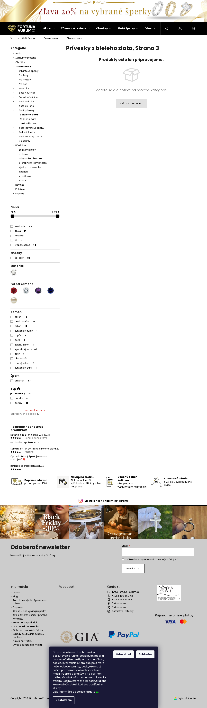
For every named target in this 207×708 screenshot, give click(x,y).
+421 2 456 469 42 (122, 595)
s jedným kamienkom (31, 167)
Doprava (18, 607)
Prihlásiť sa (133, 568)
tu (97, 692)
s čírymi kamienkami (30, 158)
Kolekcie (20, 189)
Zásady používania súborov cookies (28, 635)
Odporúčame (25, 245)
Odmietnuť (123, 654)
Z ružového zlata (28, 123)
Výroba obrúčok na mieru (27, 645)
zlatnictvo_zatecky (123, 611)
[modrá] (50, 290)
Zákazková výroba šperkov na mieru (29, 602)
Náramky (24, 88)
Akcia (18, 53)
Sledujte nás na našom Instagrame (107, 500)
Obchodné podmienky (26, 626)
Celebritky (24, 141)
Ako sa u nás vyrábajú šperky (29, 611)
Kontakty (18, 618)
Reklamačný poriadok (25, 622)
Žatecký (22, 257)
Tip (18, 240)
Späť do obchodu (131, 103)
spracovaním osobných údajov (158, 559)
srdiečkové (25, 176)
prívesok (23, 380)
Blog (15, 596)
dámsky (23, 393)
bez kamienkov (27, 149)
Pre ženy (23, 75)
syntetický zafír (25, 367)
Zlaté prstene (26, 106)
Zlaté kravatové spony (31, 128)
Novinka (19, 184)
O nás (16, 592)
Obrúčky (20, 62)
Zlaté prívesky (26, 110)
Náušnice (20, 145)
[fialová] (38, 290)
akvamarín (23, 358)
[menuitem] (49, 28)
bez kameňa (25, 321)
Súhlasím (145, 654)
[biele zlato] (13, 272)
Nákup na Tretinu (22, 641)
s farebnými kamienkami (33, 162)
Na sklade (23, 226)
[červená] (13, 290)
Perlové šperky (27, 132)
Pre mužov (25, 79)
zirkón (21, 326)
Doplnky (19, 193)
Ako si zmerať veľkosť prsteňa (30, 615)
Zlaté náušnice (27, 92)
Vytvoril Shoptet (188, 698)
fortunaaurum (120, 603)
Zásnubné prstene (25, 57)
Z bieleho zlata (28, 114)
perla (20, 340)
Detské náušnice (28, 97)
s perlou (23, 171)
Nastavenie (63, 700)
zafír (19, 353)
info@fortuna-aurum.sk (125, 592)
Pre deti (23, 84)
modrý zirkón (24, 363)
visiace (23, 180)
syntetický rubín (26, 330)
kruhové (23, 154)
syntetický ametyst (28, 349)
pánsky (21, 398)
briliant (21, 317)
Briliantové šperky (28, 71)
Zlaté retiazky (26, 101)
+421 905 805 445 (122, 599)
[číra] (26, 290)
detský (21, 403)
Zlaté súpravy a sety (30, 136)
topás (20, 335)
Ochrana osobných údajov (28, 630)
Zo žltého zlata (27, 119)
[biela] (13, 300)
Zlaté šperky (23, 66)
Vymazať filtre (33, 410)
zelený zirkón (24, 344)
